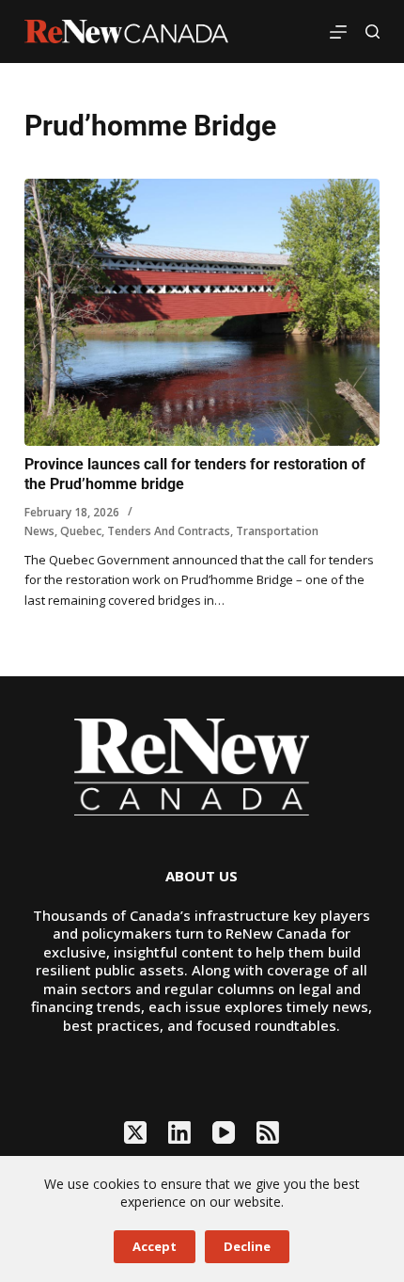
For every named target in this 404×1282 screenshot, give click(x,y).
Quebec (80, 531)
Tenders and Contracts (168, 531)
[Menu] (338, 32)
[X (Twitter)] (135, 1132)
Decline (247, 1246)
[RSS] (267, 1132)
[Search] (372, 31)
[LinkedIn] (179, 1132)
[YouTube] (223, 1132)
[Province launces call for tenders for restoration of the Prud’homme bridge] (202, 312)
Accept (154, 1246)
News (39, 531)
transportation (277, 531)
